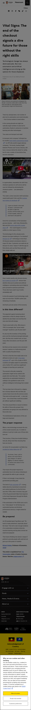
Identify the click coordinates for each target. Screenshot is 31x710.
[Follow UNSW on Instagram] (12, 10)
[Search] (27, 2)
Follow (26, 8)
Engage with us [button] (8, 588)
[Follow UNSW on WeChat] (19, 10)
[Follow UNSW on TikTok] (23, 10)
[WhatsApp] (26, 10)
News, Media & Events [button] (10, 599)
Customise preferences (15, 703)
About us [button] (5, 604)
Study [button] (4, 593)
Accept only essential (15, 698)
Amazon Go (7, 239)
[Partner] (18, 3)
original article (18, 556)
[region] (15, 682)
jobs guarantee (15, 485)
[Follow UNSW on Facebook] (16, 10)
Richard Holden (7, 545)
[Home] (9, 2)
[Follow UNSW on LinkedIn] (9, 10)
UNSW (4, 548)
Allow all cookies (15, 693)
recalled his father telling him (12, 449)
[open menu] (3, 2)
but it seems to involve (10, 280)
